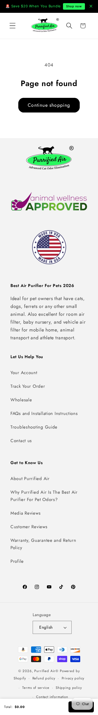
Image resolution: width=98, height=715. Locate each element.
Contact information (52, 696)
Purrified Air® (46, 670)
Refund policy (43, 678)
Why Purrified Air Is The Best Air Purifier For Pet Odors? (44, 496)
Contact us (21, 440)
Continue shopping (49, 105)
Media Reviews (25, 513)
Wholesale (21, 400)
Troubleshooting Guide (33, 427)
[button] (13, 26)
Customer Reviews (29, 526)
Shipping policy (69, 687)
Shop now (74, 6)
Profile (17, 561)
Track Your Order (27, 386)
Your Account (23, 372)
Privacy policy (73, 678)
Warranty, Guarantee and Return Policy (43, 544)
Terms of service (35, 687)
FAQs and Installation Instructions (44, 413)
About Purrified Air (30, 478)
